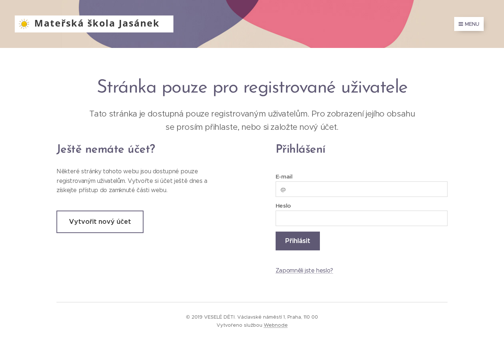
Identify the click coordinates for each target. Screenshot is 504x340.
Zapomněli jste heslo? (304, 270)
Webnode (276, 325)
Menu (472, 24)
